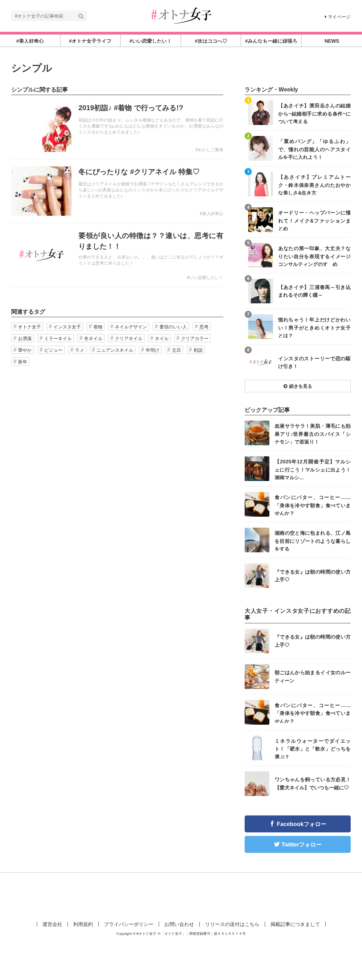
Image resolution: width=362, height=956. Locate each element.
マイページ (339, 16)
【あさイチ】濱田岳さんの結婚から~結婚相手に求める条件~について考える (314, 113)
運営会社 (52, 924)
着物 (98, 326)
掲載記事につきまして (295, 924)
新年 (22, 361)
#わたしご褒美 (209, 149)
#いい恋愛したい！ (205, 277)
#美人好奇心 (211, 213)
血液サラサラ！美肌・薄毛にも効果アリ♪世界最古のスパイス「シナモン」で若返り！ (313, 433)
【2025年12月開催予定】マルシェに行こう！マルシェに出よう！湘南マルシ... (313, 469)
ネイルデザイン (131, 326)
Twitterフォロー (301, 845)
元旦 (176, 350)
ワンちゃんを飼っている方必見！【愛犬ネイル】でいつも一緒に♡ (313, 783)
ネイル (162, 338)
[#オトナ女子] (181, 15)
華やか (25, 350)
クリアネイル (128, 338)
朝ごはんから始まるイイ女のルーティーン (313, 676)
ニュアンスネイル (115, 350)
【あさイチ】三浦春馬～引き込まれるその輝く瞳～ (314, 291)
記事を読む (117, 127)
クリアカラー (195, 338)
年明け (152, 350)
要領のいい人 (173, 326)
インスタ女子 (67, 326)
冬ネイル (93, 338)
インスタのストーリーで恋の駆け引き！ (314, 362)
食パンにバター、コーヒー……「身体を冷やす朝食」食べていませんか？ (313, 504)
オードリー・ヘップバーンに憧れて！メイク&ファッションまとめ (314, 220)
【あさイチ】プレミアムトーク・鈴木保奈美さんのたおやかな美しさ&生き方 (314, 184)
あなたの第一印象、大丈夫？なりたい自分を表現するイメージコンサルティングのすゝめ (314, 255)
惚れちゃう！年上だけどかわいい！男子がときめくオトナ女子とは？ (314, 327)
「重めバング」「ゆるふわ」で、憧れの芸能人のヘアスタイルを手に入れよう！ (314, 148)
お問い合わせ (179, 924)
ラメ (79, 350)
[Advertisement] (181, 896)
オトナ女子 (29, 326)
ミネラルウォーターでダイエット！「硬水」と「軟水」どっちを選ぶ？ (313, 748)
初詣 (198, 350)
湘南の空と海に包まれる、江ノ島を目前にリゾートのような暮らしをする (313, 540)
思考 (204, 326)
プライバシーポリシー (128, 924)
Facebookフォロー (301, 824)
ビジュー (53, 350)
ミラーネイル (58, 338)
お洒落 (25, 338)
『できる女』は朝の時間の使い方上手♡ (313, 575)
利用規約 (83, 924)
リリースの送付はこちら (232, 924)
